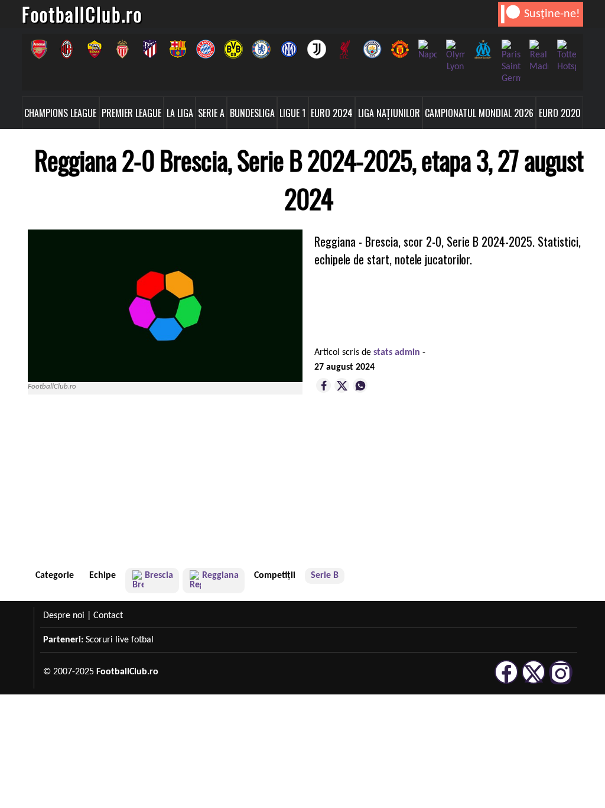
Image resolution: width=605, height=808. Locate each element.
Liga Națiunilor (389, 113)
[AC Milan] (66, 49)
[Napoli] (427, 50)
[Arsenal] (39, 49)
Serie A (211, 113)
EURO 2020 (560, 113)
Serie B (325, 575)
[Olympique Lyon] (455, 56)
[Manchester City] (372, 49)
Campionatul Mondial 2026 (479, 113)
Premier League (131, 113)
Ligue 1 (292, 113)
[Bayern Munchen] (205, 49)
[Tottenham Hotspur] (566, 56)
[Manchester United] (400, 49)
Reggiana (220, 575)
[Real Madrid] (538, 56)
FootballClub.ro (82, 14)
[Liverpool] (344, 49)
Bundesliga (252, 113)
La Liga (180, 113)
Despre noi (63, 615)
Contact (108, 615)
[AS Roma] (94, 49)
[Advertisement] (500, 486)
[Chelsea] (261, 49)
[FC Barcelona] (177, 49)
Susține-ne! (552, 14)
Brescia (159, 575)
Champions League (60, 113)
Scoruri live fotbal (120, 640)
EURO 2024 (332, 113)
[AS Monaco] (122, 49)
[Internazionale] (288, 49)
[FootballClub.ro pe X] (533, 682)
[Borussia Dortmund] (233, 49)
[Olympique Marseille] (483, 49)
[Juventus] (316, 49)
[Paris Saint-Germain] (511, 62)
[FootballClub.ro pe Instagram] (560, 682)
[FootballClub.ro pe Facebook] (506, 682)
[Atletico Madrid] (150, 49)
